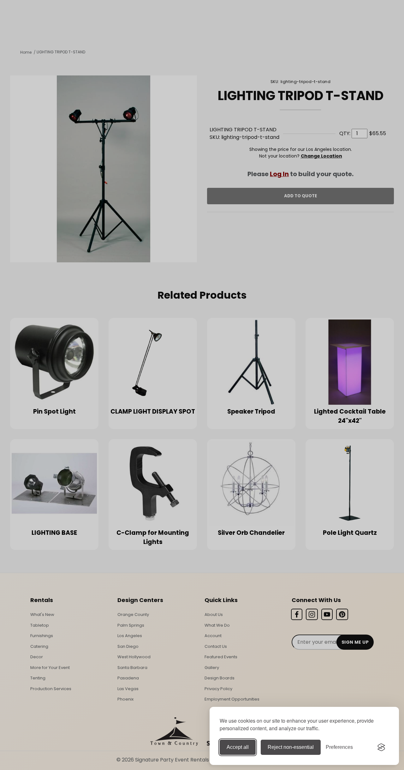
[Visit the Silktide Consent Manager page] (381, 747)
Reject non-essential (291, 747)
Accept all (238, 747)
